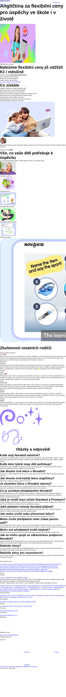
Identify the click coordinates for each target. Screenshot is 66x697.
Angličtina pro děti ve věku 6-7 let (28, 595)
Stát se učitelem (4, 635)
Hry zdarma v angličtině (6, 601)
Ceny (16, 577)
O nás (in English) (5, 577)
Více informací (4, 406)
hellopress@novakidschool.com (9, 611)
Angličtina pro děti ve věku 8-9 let (47, 595)
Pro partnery (24, 577)
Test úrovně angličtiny (15, 585)
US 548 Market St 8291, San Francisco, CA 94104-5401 (16, 606)
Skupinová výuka (53, 585)
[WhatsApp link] (12, 630)
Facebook (27, 652)
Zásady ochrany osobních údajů (9, 666)
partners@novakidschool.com (8, 615)
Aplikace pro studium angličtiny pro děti (24, 601)
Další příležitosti (13, 635)
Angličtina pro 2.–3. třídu (11, 587)
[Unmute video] (6, 344)
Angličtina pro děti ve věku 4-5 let (9, 595)
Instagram (27, 664)
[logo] (8, 3)
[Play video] (2, 344)
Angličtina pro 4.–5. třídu (25, 587)
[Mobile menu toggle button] (51, 2)
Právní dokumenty (32, 666)
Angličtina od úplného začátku (43, 589)
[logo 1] (4, 559)
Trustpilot (2, 23)
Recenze (12, 577)
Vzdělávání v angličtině (28, 589)
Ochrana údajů (22, 666)
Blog (19, 577)
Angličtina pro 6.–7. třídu (38, 587)
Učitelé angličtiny (24, 591)
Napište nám (3, 639)
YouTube (56, 652)
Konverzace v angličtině (52, 587)
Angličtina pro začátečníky (40, 585)
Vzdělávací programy (27, 585)
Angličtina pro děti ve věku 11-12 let (22, 597)
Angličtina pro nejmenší (15, 589)
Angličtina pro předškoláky (11, 591)
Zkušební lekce (4, 585)
